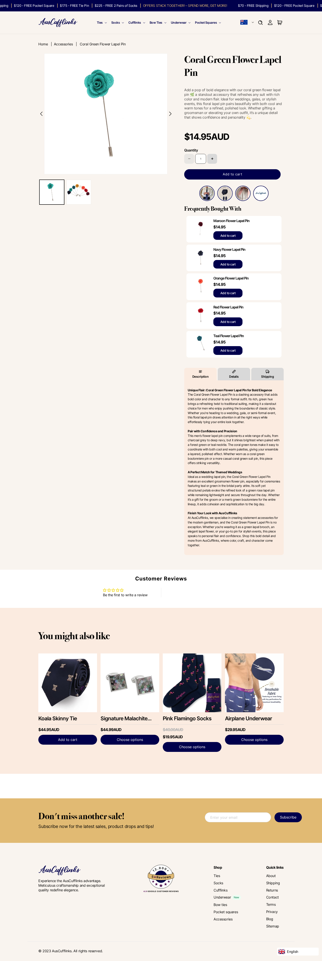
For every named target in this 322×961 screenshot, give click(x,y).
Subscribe (288, 817)
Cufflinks (134, 22)
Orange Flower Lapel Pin (231, 278)
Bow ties (220, 904)
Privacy (272, 911)
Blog (269, 919)
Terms (271, 904)
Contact (272, 897)
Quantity (191, 150)
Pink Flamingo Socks (187, 718)
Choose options (130, 739)
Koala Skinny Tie (57, 718)
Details (234, 376)
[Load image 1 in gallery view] (51, 192)
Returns (272, 890)
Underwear (179, 22)
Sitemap (272, 926)
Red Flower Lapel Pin (228, 307)
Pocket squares (226, 912)
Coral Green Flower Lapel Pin (103, 44)
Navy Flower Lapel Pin (229, 249)
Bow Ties (156, 22)
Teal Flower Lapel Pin (228, 336)
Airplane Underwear (248, 718)
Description (200, 376)
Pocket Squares (206, 22)
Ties (100, 22)
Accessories (63, 44)
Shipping (267, 376)
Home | (46, 44)
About (271, 876)
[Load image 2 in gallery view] (78, 192)
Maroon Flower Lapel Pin (231, 221)
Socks (115, 22)
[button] (101, 22)
